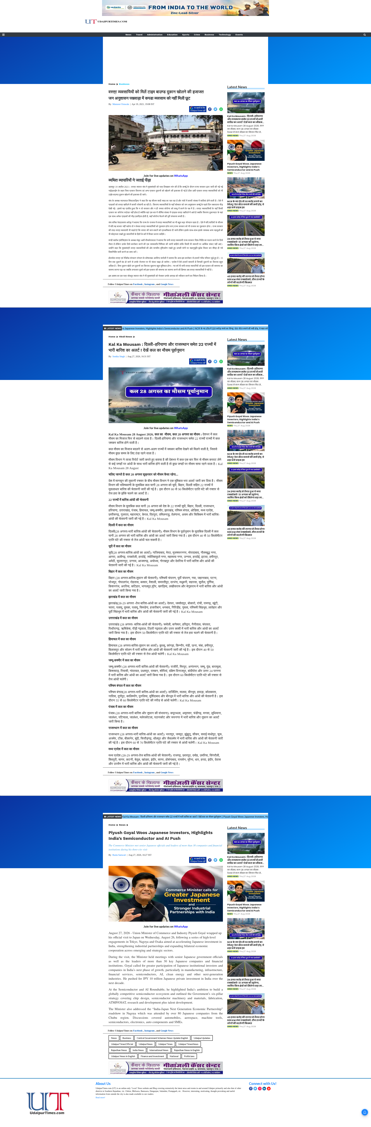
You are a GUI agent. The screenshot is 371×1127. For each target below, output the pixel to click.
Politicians (189, 1056)
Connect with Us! (263, 1083)
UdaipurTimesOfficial (122, 1044)
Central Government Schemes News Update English (162, 1038)
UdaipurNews (146, 1044)
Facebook (138, 284)
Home (112, 84)
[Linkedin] (264, 1088)
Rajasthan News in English (187, 1050)
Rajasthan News (119, 1050)
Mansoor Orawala (120, 104)
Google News (167, 284)
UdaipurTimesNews (188, 1044)
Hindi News (125, 336)
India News (138, 1050)
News (128, 34)
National (174, 1056)
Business (209, 34)
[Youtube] (269, 1088)
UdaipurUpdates (202, 1038)
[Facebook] (251, 1088)
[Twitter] (255, 1088)
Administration (154, 34)
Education (172, 34)
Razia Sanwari (119, 855)
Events (239, 34)
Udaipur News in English (123, 1056)
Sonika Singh (118, 356)
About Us (103, 1083)
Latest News (237, 87)
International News (158, 1050)
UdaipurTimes (165, 1044)
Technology (225, 34)
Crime (197, 34)
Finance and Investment (152, 1056)
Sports (185, 34)
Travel (139, 34)
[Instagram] (260, 1088)
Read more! (100, 1097)
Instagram (149, 284)
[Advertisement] (185, 57)
